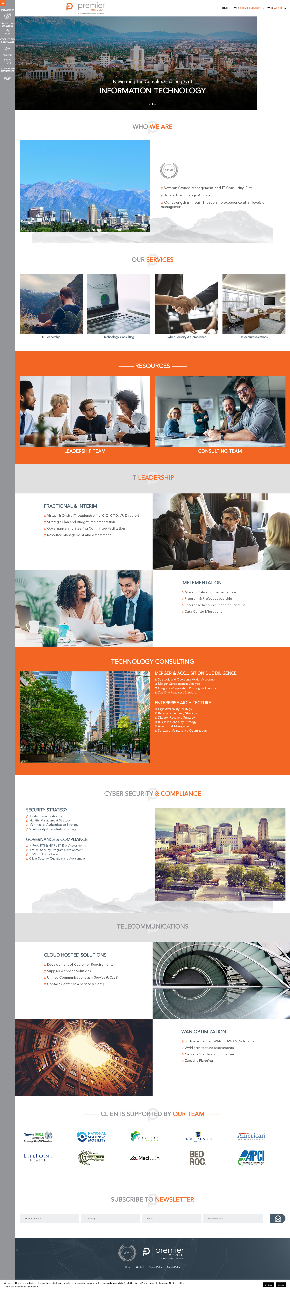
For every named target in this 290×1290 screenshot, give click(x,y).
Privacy (155, 1265)
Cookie (173, 1265)
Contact (140, 1265)
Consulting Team (220, 449)
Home (224, 8)
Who (274, 8)
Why (247, 8)
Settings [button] (268, 1284)
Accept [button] (281, 1284)
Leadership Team (85, 449)
